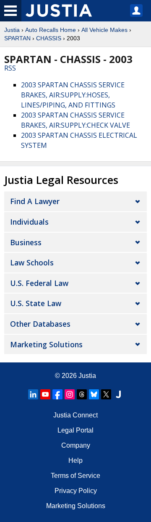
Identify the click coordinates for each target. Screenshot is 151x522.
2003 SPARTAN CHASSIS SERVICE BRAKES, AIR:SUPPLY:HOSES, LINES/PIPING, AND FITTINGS (73, 95)
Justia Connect (75, 415)
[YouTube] (45, 394)
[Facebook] (57, 394)
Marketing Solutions (46, 344)
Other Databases (40, 324)
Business (26, 242)
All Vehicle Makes (104, 29)
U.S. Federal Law (39, 283)
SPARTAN (17, 38)
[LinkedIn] (33, 394)
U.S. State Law (35, 303)
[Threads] (82, 394)
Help (75, 460)
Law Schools (32, 262)
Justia (12, 29)
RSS (10, 68)
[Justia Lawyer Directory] (118, 394)
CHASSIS (48, 38)
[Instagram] (70, 394)
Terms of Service (75, 475)
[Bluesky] (94, 394)
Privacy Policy (76, 490)
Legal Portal (75, 430)
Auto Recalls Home (50, 29)
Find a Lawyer (35, 201)
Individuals (29, 222)
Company (75, 445)
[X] (106, 394)
